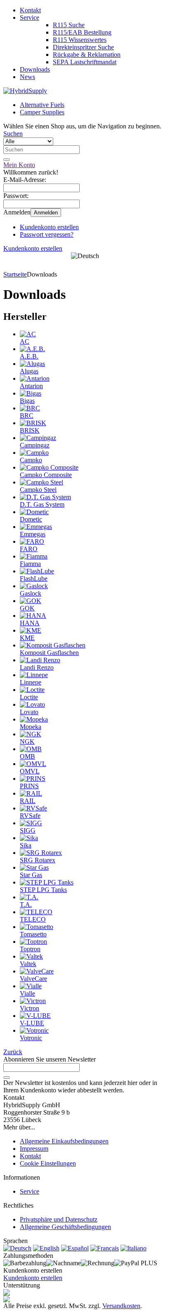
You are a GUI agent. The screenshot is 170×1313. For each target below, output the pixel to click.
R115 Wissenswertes (79, 39)
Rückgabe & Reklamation (86, 54)
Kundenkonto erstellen (49, 226)
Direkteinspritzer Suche (83, 47)
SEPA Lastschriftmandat (84, 61)
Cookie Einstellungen (48, 1163)
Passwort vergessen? (46, 234)
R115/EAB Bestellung (82, 32)
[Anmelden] (6, 1077)
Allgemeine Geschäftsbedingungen (65, 1226)
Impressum (34, 1148)
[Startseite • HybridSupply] (25, 90)
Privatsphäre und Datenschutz (58, 1219)
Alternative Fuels (42, 104)
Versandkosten (121, 1305)
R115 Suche (69, 24)
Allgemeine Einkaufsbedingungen (64, 1141)
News (27, 76)
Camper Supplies (42, 112)
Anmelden (46, 213)
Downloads (35, 69)
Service (29, 17)
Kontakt (30, 10)
